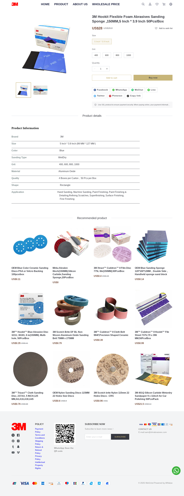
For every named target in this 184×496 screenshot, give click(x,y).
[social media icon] (13, 436)
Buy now (153, 78)
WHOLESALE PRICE (106, 4)
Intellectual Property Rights (40, 465)
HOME (45, 4)
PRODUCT (61, 4)
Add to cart (111, 78)
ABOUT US (80, 4)
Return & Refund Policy (39, 450)
